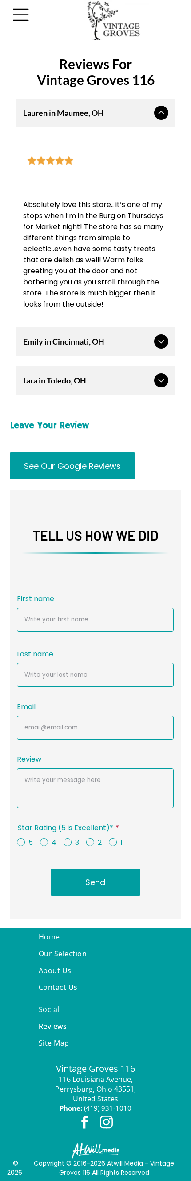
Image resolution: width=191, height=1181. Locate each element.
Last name (35, 654)
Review (29, 759)
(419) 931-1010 (107, 1108)
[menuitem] (95, 936)
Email (26, 707)
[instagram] (106, 1123)
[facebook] (85, 1123)
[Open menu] (21, 15)
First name (35, 599)
